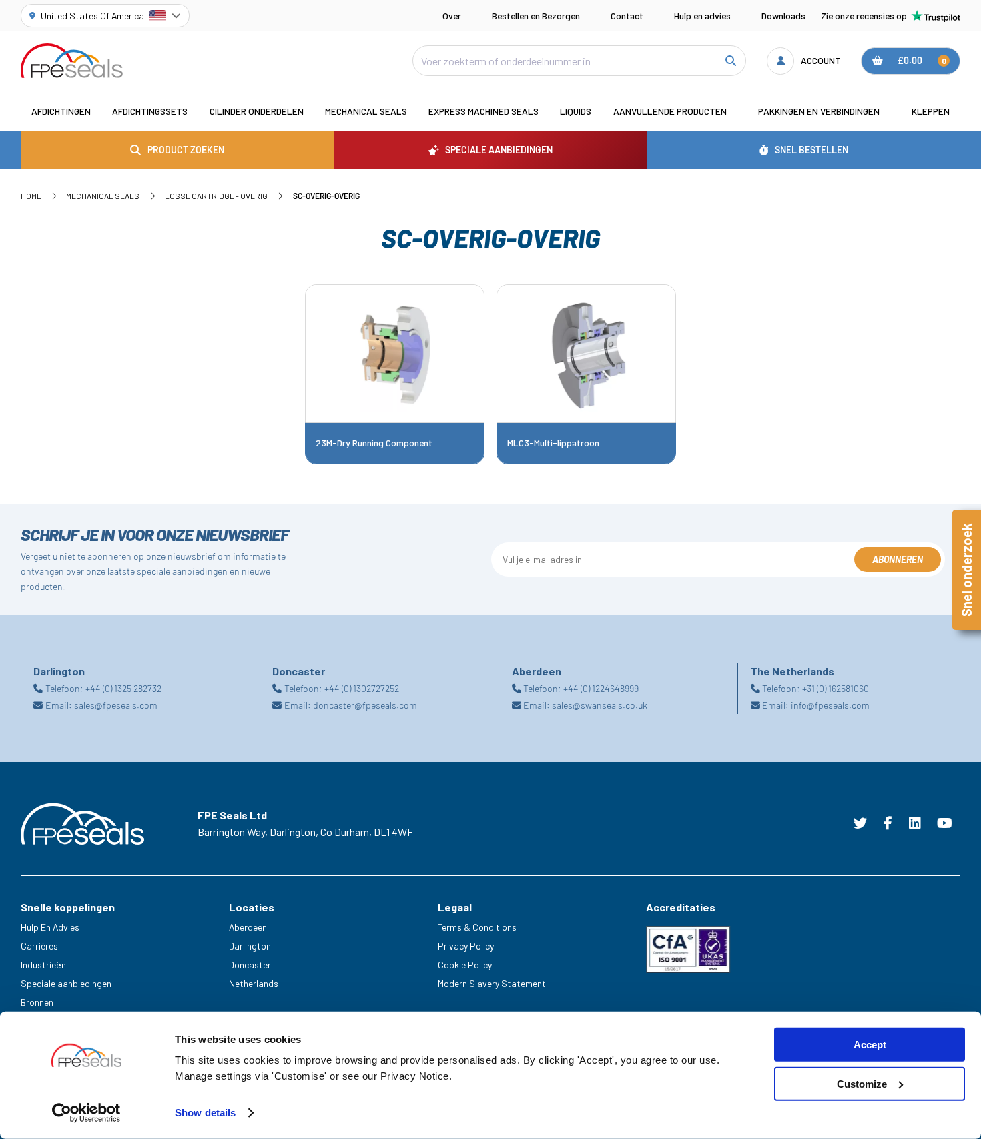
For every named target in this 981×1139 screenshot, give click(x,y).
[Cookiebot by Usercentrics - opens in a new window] (86, 1113)
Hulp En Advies (50, 927)
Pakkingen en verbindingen (819, 111)
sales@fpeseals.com (115, 705)
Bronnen (37, 1002)
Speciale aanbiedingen (66, 983)
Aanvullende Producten (670, 111)
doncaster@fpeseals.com (365, 705)
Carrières (39, 946)
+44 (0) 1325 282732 (123, 688)
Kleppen (931, 111)
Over (451, 15)
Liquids (575, 111)
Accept (870, 1044)
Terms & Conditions (477, 927)
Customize (862, 1084)
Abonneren (897, 559)
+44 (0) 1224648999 (601, 688)
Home (31, 195)
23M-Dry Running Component (374, 443)
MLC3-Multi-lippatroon (553, 443)
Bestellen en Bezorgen (536, 15)
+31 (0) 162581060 (835, 688)
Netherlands (253, 983)
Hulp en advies (702, 15)
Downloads (783, 15)
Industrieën (43, 964)
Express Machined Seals (483, 111)
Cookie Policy (465, 964)
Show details (205, 1112)
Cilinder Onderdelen (257, 111)
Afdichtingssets (150, 111)
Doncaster (250, 964)
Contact (627, 15)
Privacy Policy (466, 946)
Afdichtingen (61, 111)
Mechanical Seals (366, 111)
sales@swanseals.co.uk (599, 705)
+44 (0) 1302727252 (361, 688)
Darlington (250, 946)
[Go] (729, 61)
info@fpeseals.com (830, 705)
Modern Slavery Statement (492, 983)
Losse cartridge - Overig (216, 195)
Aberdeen (248, 927)
